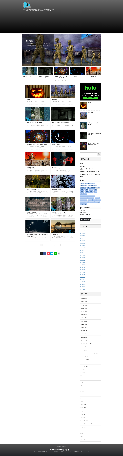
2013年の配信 (84, 321)
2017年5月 (82, 243)
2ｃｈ (93, 183)
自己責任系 (83, 427)
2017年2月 (82, 250)
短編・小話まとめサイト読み (87, 423)
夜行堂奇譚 (83, 372)
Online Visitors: (83, 210)
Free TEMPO (83, 193)
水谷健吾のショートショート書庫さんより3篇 (37, 144)
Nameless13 (83, 200)
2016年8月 (82, 262)
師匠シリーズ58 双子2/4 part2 (36, 41)
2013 (91, 189)
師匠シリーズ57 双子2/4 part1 (59, 212)
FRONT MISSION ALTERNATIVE (87, 195)
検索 (99, 153)
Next (100, 48)
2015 (82, 191)
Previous (23, 48)
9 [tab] (67, 80)
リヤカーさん (55, 234)
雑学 (81, 436)
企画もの (82, 369)
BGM (91, 191)
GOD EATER (83, 198)
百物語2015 (83, 417)
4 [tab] (59, 80)
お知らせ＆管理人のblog (86, 343)
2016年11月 (82, 257)
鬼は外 (28, 99)
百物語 (82, 401)
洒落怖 (82, 391)
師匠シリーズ (83, 375)
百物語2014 (83, 414)
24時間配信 (83, 187)
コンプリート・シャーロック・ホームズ (89, 353)
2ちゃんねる (87, 183)
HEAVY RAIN (91, 198)
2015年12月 (82, 281)
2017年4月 (82, 245)
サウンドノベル (84, 356)
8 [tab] (65, 80)
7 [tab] (64, 80)
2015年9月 (82, 289)
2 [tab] (57, 80)
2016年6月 (82, 267)
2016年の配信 (84, 330)
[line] (55, 253)
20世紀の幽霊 (84, 185)
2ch (82, 183)
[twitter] (41, 253)
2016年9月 (82, 260)
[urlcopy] (59, 253)
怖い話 (82, 382)
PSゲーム (91, 202)
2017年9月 (82, 233)
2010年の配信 (84, 311)
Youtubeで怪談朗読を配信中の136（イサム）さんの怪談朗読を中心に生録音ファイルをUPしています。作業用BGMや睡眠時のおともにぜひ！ (61, 451)
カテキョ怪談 (83, 346)
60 (54, 245)
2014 (95, 189)
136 (98, 187)
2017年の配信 (84, 334)
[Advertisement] (61, 23)
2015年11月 (82, 284)
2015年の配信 (84, 327)
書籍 (81, 388)
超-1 (81, 430)
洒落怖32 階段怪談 (31, 212)
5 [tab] (61, 80)
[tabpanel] (29, 73)
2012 (86, 189)
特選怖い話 (83, 395)
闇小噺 (82, 433)
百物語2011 (83, 404)
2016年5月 (82, 269)
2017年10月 (82, 231)
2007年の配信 (84, 301)
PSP (86, 202)
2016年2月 (82, 277)
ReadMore (28, 61)
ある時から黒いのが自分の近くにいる (60, 122)
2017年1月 (82, 252)
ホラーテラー (83, 362)
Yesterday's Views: (84, 214)
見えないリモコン (61, 76)
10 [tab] (68, 80)
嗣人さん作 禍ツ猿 (56, 189)
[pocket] (48, 253)
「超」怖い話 (83, 204)
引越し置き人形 (77, 76)
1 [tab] (55, 80)
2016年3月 (82, 274)
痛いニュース (83, 398)
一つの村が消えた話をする (33, 189)
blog (95, 191)
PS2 (95, 200)
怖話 (81, 385)
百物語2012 (83, 407)
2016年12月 (82, 255)
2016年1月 (82, 279)
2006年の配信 (84, 298)
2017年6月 (82, 240)
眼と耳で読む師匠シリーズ (86, 420)
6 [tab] (62, 80)
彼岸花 (82, 378)
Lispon (97, 198)
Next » (58, 245)
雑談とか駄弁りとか (85, 439)
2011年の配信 (84, 314)
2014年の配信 (84, 324)
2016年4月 (82, 272)
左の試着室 (54, 99)
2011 (82, 189)
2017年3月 (82, 248)
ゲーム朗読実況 (84, 350)
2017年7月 (82, 238)
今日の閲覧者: (83, 212)
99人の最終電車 (91, 187)
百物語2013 (83, 411)
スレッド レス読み (85, 359)
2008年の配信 (84, 305)
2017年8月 (82, 235)
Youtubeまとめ (84, 340)
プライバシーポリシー (61, 446)
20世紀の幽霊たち (92, 185)
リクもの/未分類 (84, 366)
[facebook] (44, 253)
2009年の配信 (84, 308)
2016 (87, 191)
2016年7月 (82, 264)
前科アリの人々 (93, 76)
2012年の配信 (84, 317)
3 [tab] (58, 80)
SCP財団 (97, 202)
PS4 (82, 202)
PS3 (99, 200)
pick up (90, 200)
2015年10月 (82, 286)
